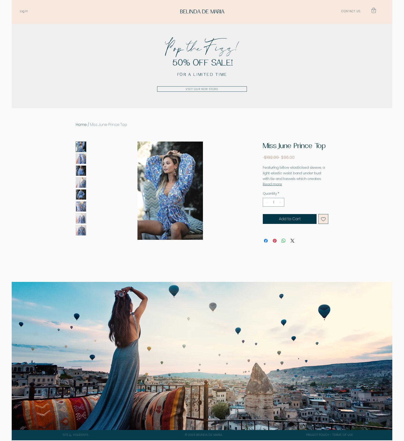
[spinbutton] (273, 202)
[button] (374, 10)
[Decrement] (266, 202)
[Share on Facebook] (266, 241)
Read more (272, 184)
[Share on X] (292, 241)
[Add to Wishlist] (323, 219)
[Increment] (281, 202)
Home (81, 124)
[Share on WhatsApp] (283, 241)
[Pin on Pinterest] (275, 241)
